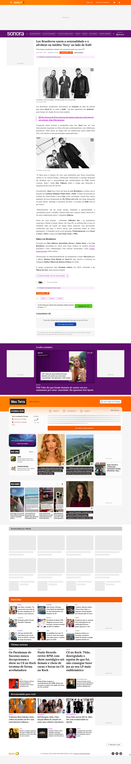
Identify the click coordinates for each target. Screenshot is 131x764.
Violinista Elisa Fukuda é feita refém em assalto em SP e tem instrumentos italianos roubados (21, 719)
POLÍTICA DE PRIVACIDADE (82, 754)
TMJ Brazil (52, 298)
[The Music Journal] (40, 282)
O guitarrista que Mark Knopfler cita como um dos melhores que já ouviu (84, 733)
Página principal (19, 2)
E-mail (114, 2)
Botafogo (20, 617)
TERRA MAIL (90, 2)
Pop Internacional (82, 679)
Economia (49, 604)
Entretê (60, 298)
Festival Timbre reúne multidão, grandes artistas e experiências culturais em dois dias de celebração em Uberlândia (56, 733)
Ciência (19, 604)
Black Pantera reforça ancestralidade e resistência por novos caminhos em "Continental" (27, 683)
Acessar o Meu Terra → (35, 401)
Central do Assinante (102, 2)
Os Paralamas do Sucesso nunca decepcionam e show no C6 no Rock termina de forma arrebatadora (22, 661)
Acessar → (32, 451)
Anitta (91, 248)
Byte (76, 604)
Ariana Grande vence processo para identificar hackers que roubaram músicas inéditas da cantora (85, 683)
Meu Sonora (41, 714)
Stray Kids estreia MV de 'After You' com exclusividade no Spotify (79, 719)
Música (43, 298)
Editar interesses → (116, 410)
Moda (47, 630)
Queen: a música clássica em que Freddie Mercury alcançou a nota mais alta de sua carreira (28, 733)
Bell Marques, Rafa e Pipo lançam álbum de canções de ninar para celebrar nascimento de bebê (51, 719)
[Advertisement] (108, 684)
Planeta (77, 630)
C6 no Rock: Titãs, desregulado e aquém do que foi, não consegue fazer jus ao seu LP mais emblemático (79, 661)
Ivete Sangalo (41, 251)
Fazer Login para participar (65, 324)
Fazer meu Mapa (22, 444)
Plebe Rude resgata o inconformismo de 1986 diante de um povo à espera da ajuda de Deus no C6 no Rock (51, 684)
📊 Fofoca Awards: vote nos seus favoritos (51, 276)
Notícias (48, 617)
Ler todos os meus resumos (84, 428)
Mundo (77, 617)
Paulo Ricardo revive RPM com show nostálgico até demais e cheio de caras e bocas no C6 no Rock (51, 661)
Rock (21, 679)
